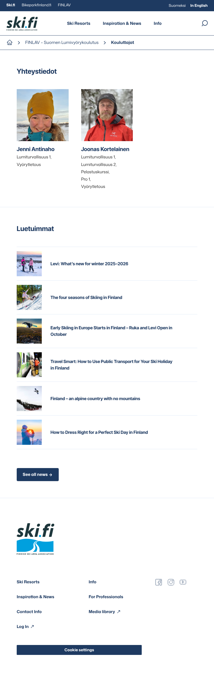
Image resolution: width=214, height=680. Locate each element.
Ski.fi (11, 5)
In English (198, 5)
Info (158, 23)
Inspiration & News (122, 23)
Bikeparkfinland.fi (36, 5)
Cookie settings (79, 650)
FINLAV (64, 5)
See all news (35, 474)
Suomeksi (177, 5)
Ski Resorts (78, 23)
